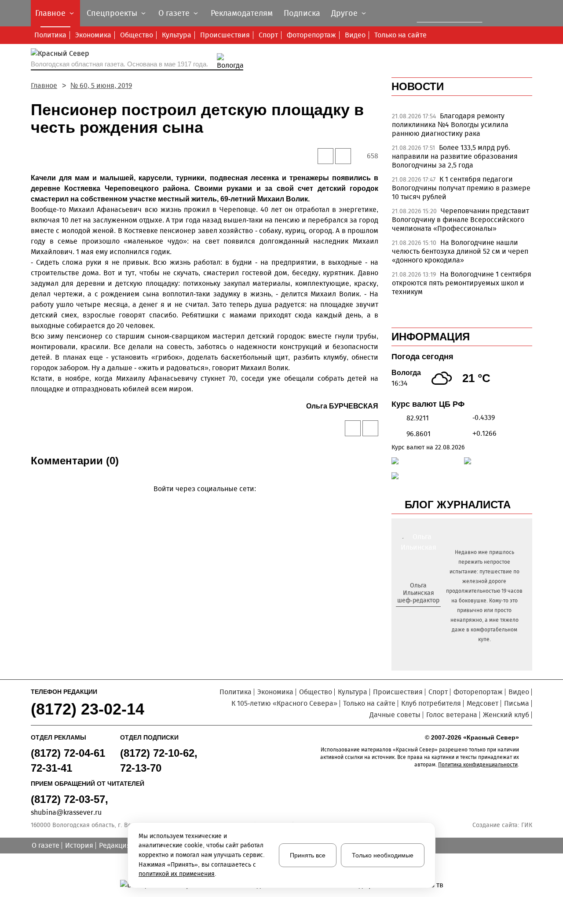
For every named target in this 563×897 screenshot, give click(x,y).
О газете (45, 845)
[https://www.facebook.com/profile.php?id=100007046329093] (426, 615)
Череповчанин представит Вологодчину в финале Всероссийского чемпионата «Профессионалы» (460, 220)
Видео (355, 35)
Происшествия (225, 35)
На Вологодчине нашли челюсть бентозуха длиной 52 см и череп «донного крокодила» (460, 251)
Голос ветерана (451, 715)
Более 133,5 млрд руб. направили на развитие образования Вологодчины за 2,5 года (455, 156)
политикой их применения (177, 874)
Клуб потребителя (431, 703)
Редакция (115, 845)
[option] (461, 127)
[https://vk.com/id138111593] (417, 615)
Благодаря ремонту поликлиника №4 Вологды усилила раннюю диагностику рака (450, 125)
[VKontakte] (203, 501)
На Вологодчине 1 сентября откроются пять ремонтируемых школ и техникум (461, 283)
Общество (136, 35)
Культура (176, 35)
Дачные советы (394, 715)
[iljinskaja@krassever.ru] (408, 615)
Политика (50, 35)
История (79, 845)
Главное (44, 85)
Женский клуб (506, 715)
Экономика (93, 35)
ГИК (526, 825)
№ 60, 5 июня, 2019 (101, 85)
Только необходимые (382, 855)
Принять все (307, 855)
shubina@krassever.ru (66, 812)
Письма (516, 703)
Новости (417, 86)
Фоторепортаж (311, 35)
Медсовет (482, 703)
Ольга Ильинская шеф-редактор (418, 593)
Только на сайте (400, 35)
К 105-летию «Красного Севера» (284, 703)
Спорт (268, 35)
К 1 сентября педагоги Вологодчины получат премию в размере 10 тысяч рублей (461, 188)
